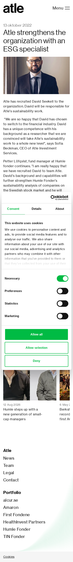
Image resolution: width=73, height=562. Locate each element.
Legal (8, 473)
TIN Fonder (14, 537)
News (8, 458)
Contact (11, 480)
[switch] (62, 291)
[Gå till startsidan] (13, 8)
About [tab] (59, 208)
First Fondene (16, 515)
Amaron (10, 507)
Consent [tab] (13, 208)
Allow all (36, 334)
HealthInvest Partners (24, 522)
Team (8, 465)
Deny (36, 360)
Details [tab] (37, 208)
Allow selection (37, 347)
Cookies (8, 556)
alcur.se (10, 500)
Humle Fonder (17, 529)
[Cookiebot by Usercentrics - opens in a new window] (51, 197)
